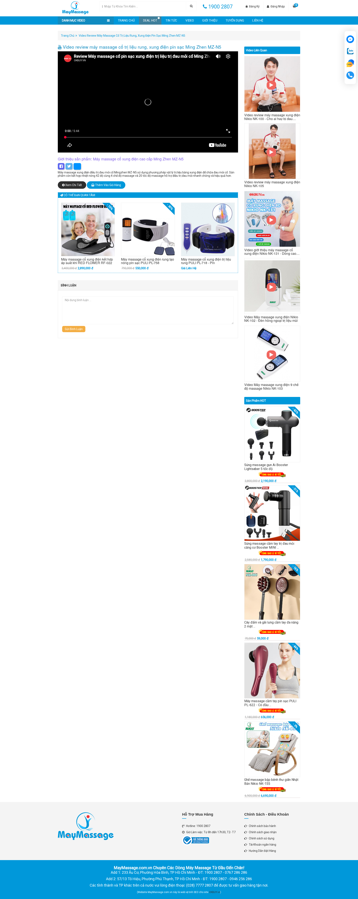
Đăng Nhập (278, 6)
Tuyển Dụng (235, 20)
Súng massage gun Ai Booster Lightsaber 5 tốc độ (266, 467)
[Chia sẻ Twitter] (69, 166)
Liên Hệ (257, 20)
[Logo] (73, 6)
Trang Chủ (126, 20)
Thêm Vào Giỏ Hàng (107, 185)
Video (189, 20)
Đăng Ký (254, 6)
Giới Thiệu (209, 20)
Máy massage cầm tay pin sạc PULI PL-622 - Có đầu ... (270, 703)
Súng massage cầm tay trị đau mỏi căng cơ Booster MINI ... (269, 545)
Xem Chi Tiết (73, 185)
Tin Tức (171, 20)
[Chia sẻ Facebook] (61, 166)
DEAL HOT (150, 20)
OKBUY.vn (214, 892)
